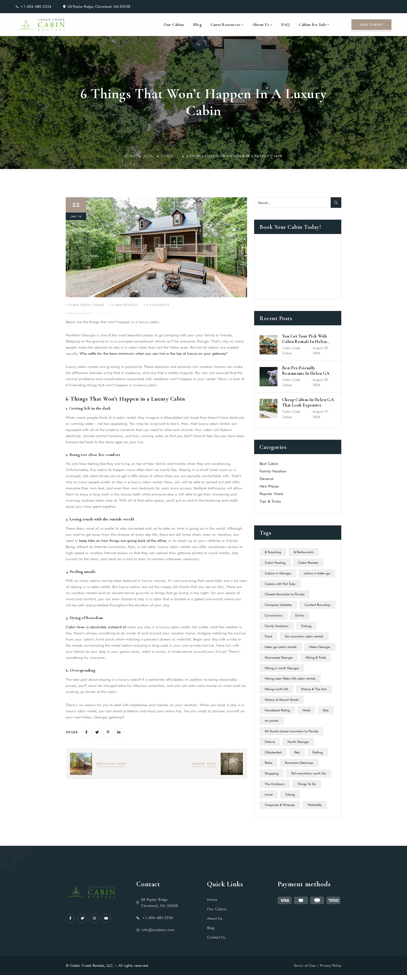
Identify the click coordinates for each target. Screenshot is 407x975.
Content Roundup (317, 605)
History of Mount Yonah (282, 699)
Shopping (271, 773)
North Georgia (298, 742)
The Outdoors (275, 784)
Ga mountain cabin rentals (304, 636)
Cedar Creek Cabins (86, 305)
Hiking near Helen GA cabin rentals (290, 678)
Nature (270, 742)
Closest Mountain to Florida (285, 594)
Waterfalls (315, 805)
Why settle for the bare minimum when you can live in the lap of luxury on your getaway (153, 353)
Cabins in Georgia (278, 573)
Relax (268, 763)
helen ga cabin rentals (281, 647)
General (170, 156)
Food (268, 636)
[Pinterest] (108, 732)
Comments (157, 305)
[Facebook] (86, 732)
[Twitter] (97, 732)
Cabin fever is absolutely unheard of (96, 627)
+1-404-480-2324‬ (157, 917)
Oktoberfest (273, 752)
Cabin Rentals (125, 305)
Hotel (306, 710)
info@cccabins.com (158, 929)
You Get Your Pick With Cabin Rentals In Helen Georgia (304, 339)
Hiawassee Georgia (279, 657)
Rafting (318, 752)
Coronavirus (273, 615)
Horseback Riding (277, 710)
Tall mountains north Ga (308, 773)
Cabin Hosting (275, 562)
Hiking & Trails (315, 657)
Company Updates (278, 605)
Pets (297, 752)
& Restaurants (304, 552)
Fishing (306, 626)
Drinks (299, 615)
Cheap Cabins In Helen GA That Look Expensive (308, 402)
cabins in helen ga (317, 573)
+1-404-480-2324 (35, 6)
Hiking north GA (276, 689)
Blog (149, 156)
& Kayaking (273, 552)
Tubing (290, 794)
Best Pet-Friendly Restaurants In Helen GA (306, 370)
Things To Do (306, 784)
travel (269, 794)
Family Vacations (277, 626)
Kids (326, 710)
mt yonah (271, 720)
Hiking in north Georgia (282, 668)
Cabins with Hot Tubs (280, 584)
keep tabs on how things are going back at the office (122, 540)
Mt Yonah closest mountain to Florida (291, 731)
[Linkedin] (118, 732)
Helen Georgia (319, 647)
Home (130, 156)
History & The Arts (314, 689)
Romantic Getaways (299, 763)
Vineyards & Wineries (280, 805)
